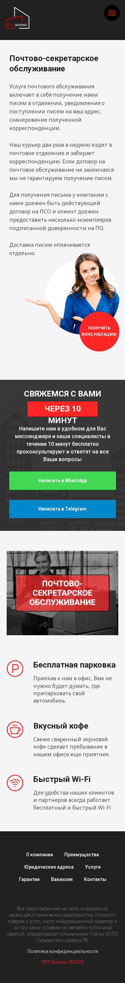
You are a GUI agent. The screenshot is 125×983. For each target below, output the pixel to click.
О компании (39, 854)
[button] (99, 331)
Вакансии (62, 879)
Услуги (93, 867)
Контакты (95, 879)
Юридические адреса (49, 867)
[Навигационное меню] (112, 13)
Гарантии (29, 879)
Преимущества (81, 854)
